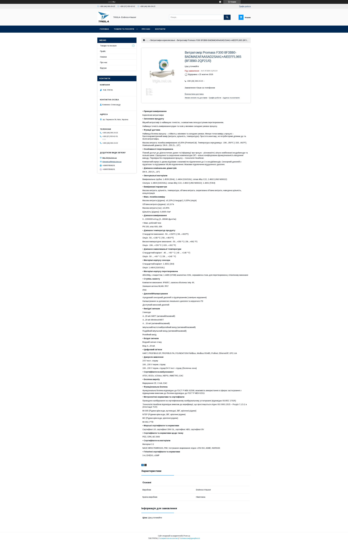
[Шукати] (227, 17)
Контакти (160, 29)
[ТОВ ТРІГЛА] (103, 22)
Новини (103, 57)
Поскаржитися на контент (168, 538)
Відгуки (103, 68)
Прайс (103, 51)
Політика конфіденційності (189, 538)
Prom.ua (187, 536)
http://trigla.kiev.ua (109, 158)
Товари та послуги (124, 29)
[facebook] (142, 465)
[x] (145, 465)
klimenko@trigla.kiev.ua (111, 162)
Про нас (146, 29)
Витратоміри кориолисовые (162, 40)
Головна (104, 29)
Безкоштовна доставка (194, 94)
